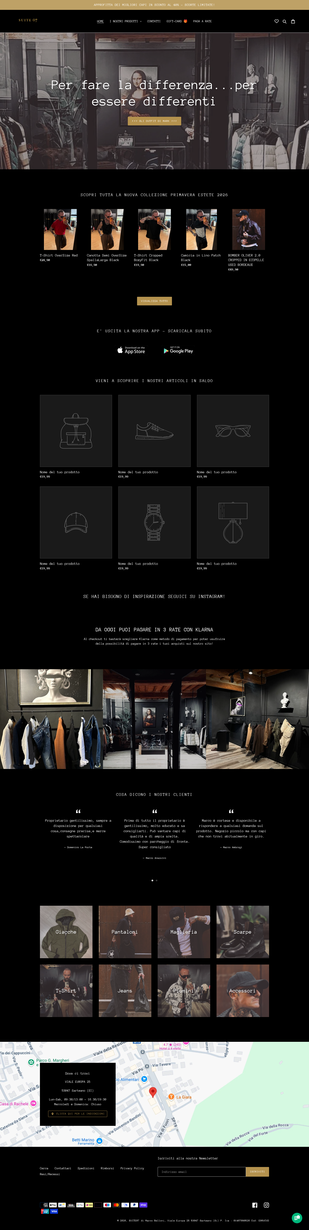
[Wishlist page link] (277, 21)
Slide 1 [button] (152, 880)
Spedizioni (86, 1168)
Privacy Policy (132, 1168)
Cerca (44, 1168)
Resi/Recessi (50, 1174)
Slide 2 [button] (156, 880)
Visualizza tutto (154, 301)
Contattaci (63, 1168)
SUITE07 (134, 1220)
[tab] (152, 880)
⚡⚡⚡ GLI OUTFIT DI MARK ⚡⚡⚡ (154, 121)
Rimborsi (107, 1168)
